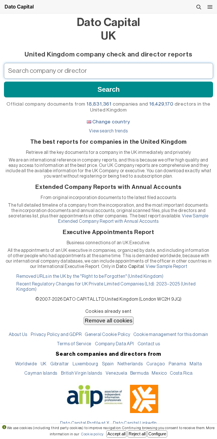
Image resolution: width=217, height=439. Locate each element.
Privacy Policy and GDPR (56, 334)
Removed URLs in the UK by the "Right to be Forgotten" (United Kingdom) (90, 276)
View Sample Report (166, 266)
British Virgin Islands (81, 373)
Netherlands (130, 364)
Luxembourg (85, 364)
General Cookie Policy (108, 334)
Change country (111, 121)
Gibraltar (59, 364)
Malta (196, 364)
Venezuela (116, 373)
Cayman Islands (40, 373)
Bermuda (139, 373)
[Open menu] (210, 7)
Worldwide (26, 364)
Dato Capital (19, 7)
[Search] (198, 7)
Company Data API (114, 344)
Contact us (149, 344)
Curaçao (155, 364)
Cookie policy (92, 434)
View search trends (108, 131)
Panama (177, 364)
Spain (108, 364)
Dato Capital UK (108, 29)
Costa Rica (181, 373)
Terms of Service (74, 344)
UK (44, 364)
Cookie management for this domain (170, 334)
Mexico (159, 373)
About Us (18, 334)
